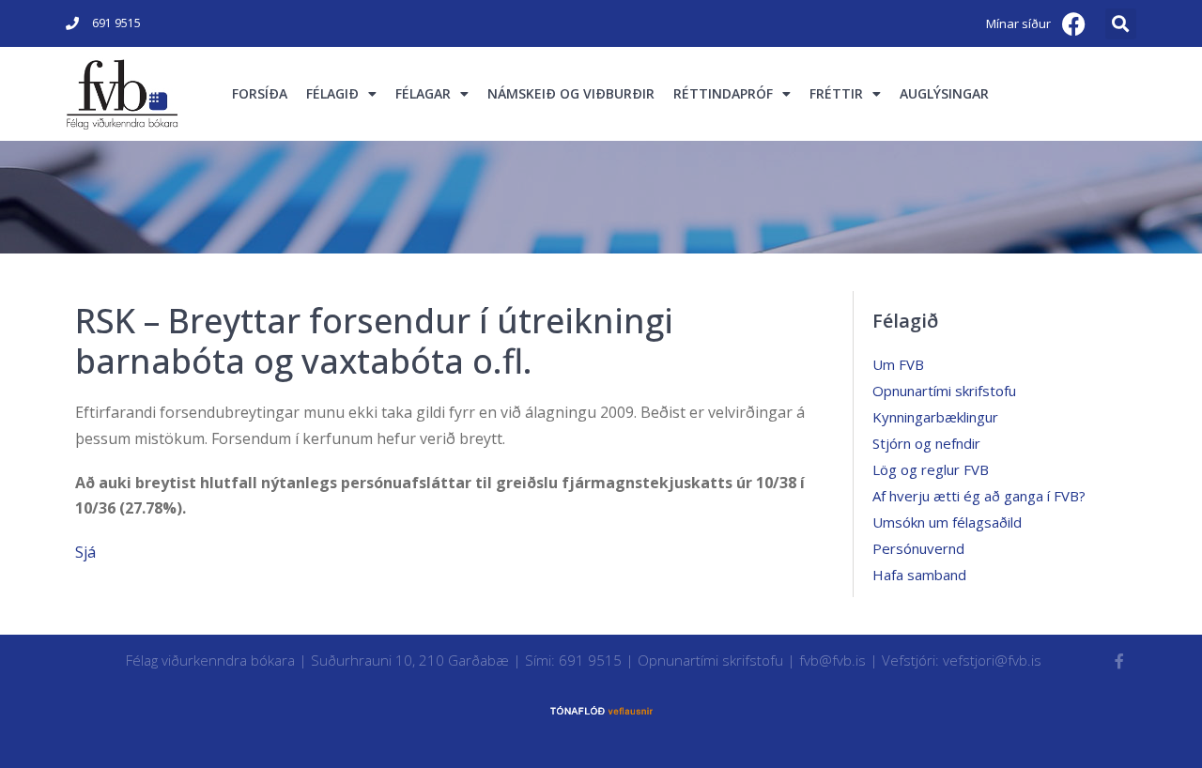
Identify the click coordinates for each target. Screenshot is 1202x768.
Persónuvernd (918, 548)
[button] (1120, 23)
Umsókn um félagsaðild (947, 522)
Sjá (85, 552)
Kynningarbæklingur (935, 416)
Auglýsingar (944, 93)
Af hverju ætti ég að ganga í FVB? (979, 495)
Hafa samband (919, 574)
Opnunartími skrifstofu (944, 390)
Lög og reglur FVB (930, 469)
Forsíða (259, 93)
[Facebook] (1074, 23)
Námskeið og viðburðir (571, 93)
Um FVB (898, 364)
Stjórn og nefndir (926, 443)
